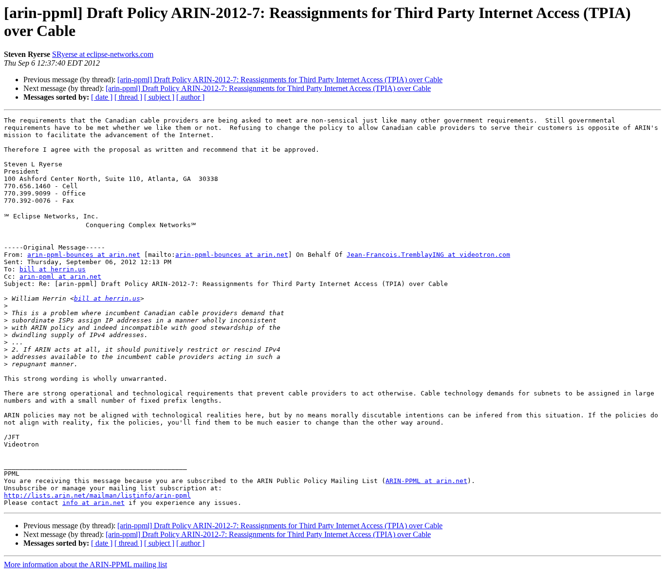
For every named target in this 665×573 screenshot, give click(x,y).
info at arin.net (93, 502)
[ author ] (190, 97)
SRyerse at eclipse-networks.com (102, 54)
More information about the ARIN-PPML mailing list (85, 564)
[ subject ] (159, 97)
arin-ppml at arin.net (60, 276)
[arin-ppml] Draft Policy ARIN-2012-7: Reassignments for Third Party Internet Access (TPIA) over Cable (280, 79)
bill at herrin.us (52, 269)
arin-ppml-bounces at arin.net (83, 254)
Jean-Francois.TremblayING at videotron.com (428, 254)
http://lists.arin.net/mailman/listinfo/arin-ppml (97, 495)
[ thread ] (128, 97)
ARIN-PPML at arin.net (426, 480)
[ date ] (101, 97)
